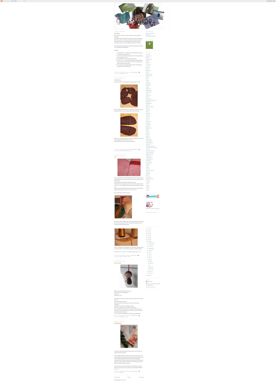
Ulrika (131, 189)
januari (150, 273)
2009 (148, 275)
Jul (146, 93)
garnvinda (148, 83)
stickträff (147, 160)
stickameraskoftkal (149, 151)
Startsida (129, 377)
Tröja (147, 167)
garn (121, 256)
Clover (124, 52)
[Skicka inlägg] (139, 72)
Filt (146, 77)
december (151, 242)
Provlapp (147, 124)
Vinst (147, 185)
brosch (147, 67)
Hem (147, 87)
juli (149, 252)
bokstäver (148, 64)
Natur (147, 118)
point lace (148, 121)
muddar (147, 113)
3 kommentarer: (134, 315)
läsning (147, 110)
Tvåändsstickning (149, 170)
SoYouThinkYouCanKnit (151, 147)
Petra (128, 189)
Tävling (147, 173)
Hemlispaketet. (118, 323)
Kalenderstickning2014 (150, 100)
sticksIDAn (149, 281)
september (151, 248)
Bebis (147, 61)
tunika (147, 169)
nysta (147, 119)
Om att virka (117, 263)
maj (149, 256)
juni (149, 254)
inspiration (148, 92)
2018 (148, 230)
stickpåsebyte (148, 159)
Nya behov (117, 33)
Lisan (115, 186)
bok (146, 62)
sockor (121, 150)
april (150, 257)
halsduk (147, 85)
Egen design (148, 74)
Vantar (147, 180)
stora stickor (148, 162)
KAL (147, 96)
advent (147, 54)
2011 (148, 239)
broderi (147, 65)
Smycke (147, 137)
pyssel (147, 126)
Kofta (147, 105)
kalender (147, 98)
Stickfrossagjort (119, 185)
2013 (148, 235)
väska (147, 188)
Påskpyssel (148, 128)
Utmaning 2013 (149, 178)
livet (147, 108)
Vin (146, 183)
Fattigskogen (148, 75)
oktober (150, 246)
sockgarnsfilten (149, 142)
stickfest (139, 251)
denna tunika (123, 60)
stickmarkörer (148, 157)
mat (146, 111)
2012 (148, 237)
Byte (147, 69)
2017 (148, 231)
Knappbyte (148, 103)
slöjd (147, 136)
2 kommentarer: (134, 72)
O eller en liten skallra (150, 33)
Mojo (119, 138)
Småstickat (148, 139)
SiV (115, 157)
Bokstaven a (148, 34)
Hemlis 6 (121, 372)
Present (147, 123)
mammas (125, 57)
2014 (148, 233)
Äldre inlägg (141, 377)
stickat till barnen (149, 152)
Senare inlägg (117, 377)
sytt (146, 165)
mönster (147, 114)
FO (146, 79)
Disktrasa (148, 70)
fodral (147, 80)
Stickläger (148, 155)
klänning (147, 101)
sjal (146, 131)
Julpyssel (148, 95)
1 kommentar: (133, 255)
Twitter (147, 172)
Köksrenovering (149, 106)
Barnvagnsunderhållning (151, 36)
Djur (147, 72)
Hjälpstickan (148, 90)
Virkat (126, 316)
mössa (147, 116)
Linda (135, 189)
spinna (147, 149)
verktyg (147, 182)
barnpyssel (148, 59)
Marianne (116, 369)
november (151, 244)
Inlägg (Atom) (123, 380)
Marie (126, 251)
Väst (147, 190)
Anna (117, 313)
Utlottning (148, 177)
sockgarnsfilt (148, 141)
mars (150, 259)
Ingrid (119, 251)
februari (150, 271)
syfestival (148, 164)
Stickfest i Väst (123, 73)
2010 (148, 241)
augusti (150, 250)
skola (147, 134)
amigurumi (121, 316)
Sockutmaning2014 (150, 146)
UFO (147, 175)
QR (146, 129)
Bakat (147, 57)
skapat (147, 133)
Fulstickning (117, 80)
